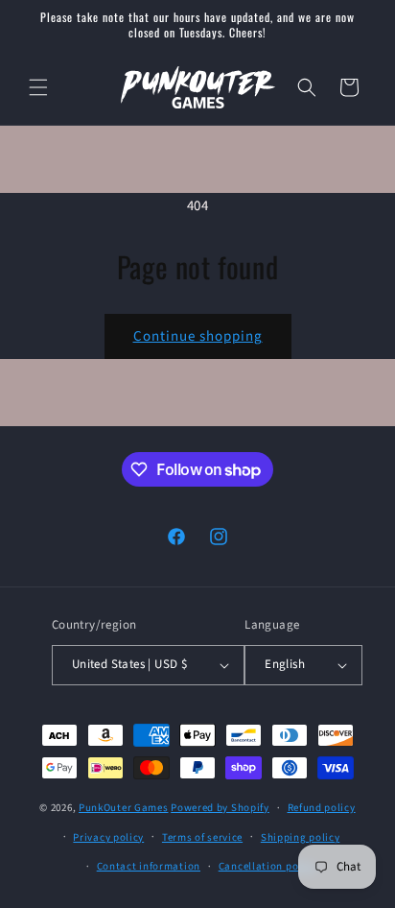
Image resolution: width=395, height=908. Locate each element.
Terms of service (202, 837)
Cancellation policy (267, 866)
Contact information (148, 866)
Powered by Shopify (220, 807)
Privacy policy (108, 837)
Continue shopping (198, 336)
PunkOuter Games (124, 807)
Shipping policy (300, 837)
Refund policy (322, 807)
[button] (38, 87)
